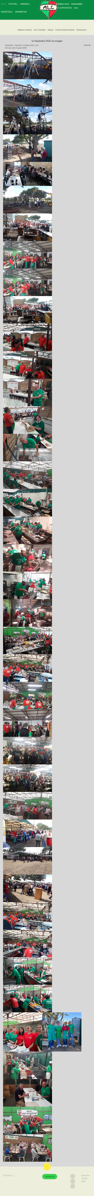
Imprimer (87, 45)
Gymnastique (62, 4)
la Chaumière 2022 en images (47, 40)
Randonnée (77, 4)
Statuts (50, 30)
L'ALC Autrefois (40, 30)
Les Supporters (64, 7)
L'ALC (76, 7)
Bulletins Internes (25, 30)
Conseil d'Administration (65, 30)
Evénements (81, 30)
